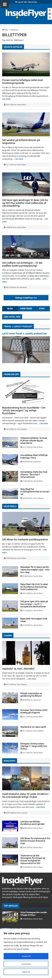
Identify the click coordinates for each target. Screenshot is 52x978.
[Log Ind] (49, 17)
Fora (42, 308)
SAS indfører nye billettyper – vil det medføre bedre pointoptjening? (22, 264)
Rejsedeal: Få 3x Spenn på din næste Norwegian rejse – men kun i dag (35, 569)
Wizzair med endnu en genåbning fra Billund (31, 694)
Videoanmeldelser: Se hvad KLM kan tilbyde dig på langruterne (33, 440)
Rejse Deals (10, 506)
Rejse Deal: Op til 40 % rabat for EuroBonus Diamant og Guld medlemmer (34, 587)
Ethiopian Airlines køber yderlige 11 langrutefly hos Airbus (33, 746)
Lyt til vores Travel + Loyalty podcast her (24, 333)
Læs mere (6, 99)
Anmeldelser (11, 374)
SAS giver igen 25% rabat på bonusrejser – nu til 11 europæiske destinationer (34, 604)
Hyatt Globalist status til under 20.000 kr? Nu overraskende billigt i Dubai (25, 795)
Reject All (26, 971)
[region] (26, 953)
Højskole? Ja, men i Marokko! (18, 668)
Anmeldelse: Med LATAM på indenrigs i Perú (34, 456)
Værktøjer (26, 308)
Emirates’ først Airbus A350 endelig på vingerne (34, 711)
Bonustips (9, 760)
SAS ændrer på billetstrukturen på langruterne (21, 141)
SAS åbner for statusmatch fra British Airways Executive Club (35, 841)
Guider (8, 635)
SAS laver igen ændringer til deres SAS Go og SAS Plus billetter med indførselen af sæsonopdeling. (25, 202)
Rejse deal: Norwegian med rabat (33, 620)
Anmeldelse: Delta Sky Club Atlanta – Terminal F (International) (33, 474)
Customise (26, 964)
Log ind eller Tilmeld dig (27, 2)
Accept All (26, 956)
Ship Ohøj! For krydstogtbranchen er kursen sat (34, 492)
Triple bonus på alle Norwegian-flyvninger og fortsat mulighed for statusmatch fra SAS (32, 859)
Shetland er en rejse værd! (33, 726)
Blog (10, 308)
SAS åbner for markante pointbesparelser (25, 539)
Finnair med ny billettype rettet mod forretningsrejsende (22, 81)
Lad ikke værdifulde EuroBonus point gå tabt (32, 823)
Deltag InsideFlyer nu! (26, 297)
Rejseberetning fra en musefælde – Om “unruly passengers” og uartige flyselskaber (23, 410)
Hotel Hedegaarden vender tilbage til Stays (33, 913)
